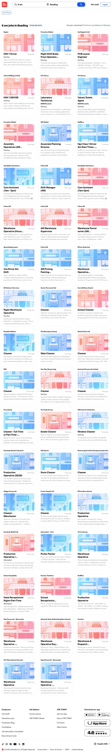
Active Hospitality (10, 575)
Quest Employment (11, 247)
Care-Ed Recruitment (85, 288)
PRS (5, 369)
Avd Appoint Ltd (84, 32)
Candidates (6, 727)
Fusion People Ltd (47, 491)
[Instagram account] (7, 744)
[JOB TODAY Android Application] (104, 715)
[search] (81, 4)
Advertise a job (8, 718)
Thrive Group (83, 532)
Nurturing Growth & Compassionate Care (93, 450)
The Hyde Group (47, 410)
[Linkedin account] (23, 744)
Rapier (6, 32)
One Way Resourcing (48, 369)
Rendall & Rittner (10, 331)
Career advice (35, 714)
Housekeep (8, 410)
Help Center (62, 727)
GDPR (67, 749)
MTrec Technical (84, 247)
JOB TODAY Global (36, 718)
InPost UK (44, 166)
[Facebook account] (11, 744)
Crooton (81, 619)
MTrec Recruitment (85, 491)
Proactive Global (47, 32)
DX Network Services (11, 288)
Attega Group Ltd (10, 491)
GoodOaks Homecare (12, 166)
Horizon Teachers (47, 575)
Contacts (61, 723)
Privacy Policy (42, 749)
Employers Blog (8, 723)
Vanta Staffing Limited (12, 75)
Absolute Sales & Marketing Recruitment (56, 619)
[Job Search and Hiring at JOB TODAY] (4, 4)
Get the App (62, 714)
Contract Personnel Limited (88, 369)
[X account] (19, 744)
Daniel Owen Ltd (84, 331)
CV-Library (45, 75)
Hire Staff (5, 714)
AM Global (44, 122)
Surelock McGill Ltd (11, 532)
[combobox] (31, 4)
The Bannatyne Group (49, 331)
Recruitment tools (9, 736)
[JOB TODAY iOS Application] (90, 715)
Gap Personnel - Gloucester (14, 619)
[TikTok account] (3, 744)
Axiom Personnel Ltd (48, 288)
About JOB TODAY (64, 718)
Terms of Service (56, 749)
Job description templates (12, 731)
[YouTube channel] (15, 744)
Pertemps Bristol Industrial (13, 450)
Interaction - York (47, 532)
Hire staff (95, 4)
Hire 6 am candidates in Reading (96, 25)
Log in (105, 4)
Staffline (81, 122)
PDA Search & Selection (86, 410)
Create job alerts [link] (36, 25)
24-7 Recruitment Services (13, 660)
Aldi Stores (45, 450)
